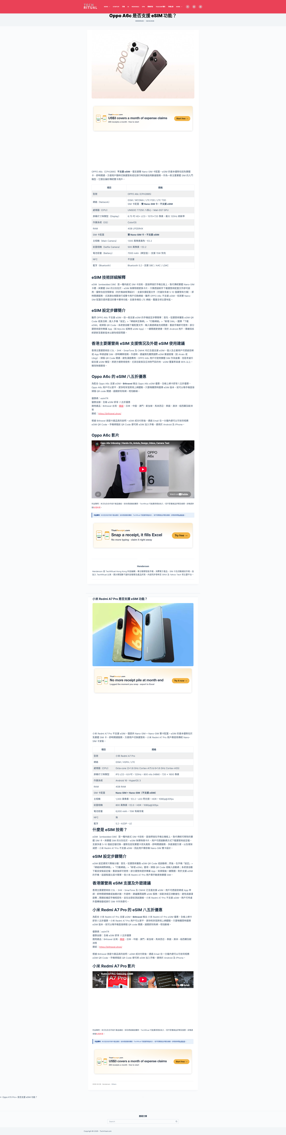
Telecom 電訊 (160, 6)
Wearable (135, 6)
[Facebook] (187, 7)
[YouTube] (200, 7)
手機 (123, 6)
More (178, 6)
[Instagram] (194, 7)
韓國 (121, 406)
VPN (143, 6)
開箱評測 (150, 6)
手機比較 (170, 6)
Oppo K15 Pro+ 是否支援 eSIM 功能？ (18, 1097)
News (106, 6)
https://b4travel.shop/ (109, 413)
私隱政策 (97, 507)
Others (113, 1084)
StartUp (116, 6)
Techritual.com (105, 1131)
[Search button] (176, 1121)
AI (128, 6)
